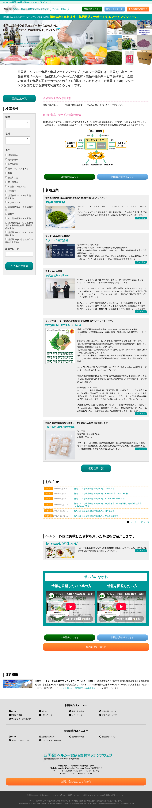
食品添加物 (13, 164)
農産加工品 (13, 178)
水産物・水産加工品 (17, 187)
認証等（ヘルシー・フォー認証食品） (19, 234)
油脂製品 (12, 191)
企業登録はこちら (70, 177)
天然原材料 (13, 160)
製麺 (10, 173)
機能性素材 (13, 155)
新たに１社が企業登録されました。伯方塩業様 (94, 511)
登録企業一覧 (96, 468)
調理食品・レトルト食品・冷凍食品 (19, 197)
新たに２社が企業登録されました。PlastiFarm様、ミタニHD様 (101, 494)
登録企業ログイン (92, 9)
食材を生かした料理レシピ (61, 543)
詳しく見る (141, 218)
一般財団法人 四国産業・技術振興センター (81, 688)
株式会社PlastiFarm (57, 275)
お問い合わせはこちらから (76, 781)
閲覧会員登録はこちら (122, 177)
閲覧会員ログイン (114, 9)
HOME (14, 711)
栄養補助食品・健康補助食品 (19, 208)
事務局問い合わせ (96, 647)
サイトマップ (77, 715)
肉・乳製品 (13, 182)
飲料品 (11, 214)
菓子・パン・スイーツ (18, 169)
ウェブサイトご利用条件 (21, 719)
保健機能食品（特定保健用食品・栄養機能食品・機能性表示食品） (19, 225)
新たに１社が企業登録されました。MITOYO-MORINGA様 (99, 499)
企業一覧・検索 (78, 711)
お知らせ (45, 711)
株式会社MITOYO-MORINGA (63, 325)
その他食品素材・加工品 (19, 219)
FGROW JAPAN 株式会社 (60, 427)
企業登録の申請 (78, 737)
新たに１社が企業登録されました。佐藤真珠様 (94, 489)
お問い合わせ (46, 715)
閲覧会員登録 (16, 715)
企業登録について (48, 737)
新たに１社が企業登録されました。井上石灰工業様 (96, 516)
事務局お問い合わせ (138, 9)
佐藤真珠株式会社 (56, 202)
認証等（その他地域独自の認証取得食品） (19, 241)
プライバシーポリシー (110, 715)
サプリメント (14, 203)
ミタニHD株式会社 (56, 240)
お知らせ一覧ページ (139, 522)
